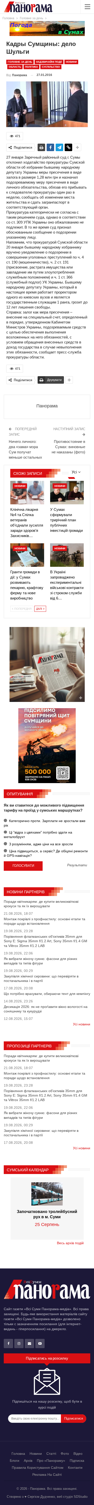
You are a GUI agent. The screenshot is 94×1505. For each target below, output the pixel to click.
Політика (31, 66)
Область (15, 66)
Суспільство (51, 66)
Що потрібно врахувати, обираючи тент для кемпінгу (47, 994)
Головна (18, 1454)
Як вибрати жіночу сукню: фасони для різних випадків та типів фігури (40, 961)
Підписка (77, 1461)
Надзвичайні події (49, 61)
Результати (77, 865)
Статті (51, 1454)
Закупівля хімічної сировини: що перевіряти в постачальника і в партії (41, 978)
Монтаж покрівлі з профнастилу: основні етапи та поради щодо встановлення (44, 921)
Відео (77, 1454)
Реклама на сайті (47, 1475)
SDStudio (80, 1497)
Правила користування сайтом (37, 1468)
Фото (65, 1454)
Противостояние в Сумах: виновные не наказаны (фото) (68, 446)
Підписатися (73, 1418)
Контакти (75, 1468)
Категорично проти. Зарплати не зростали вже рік (44, 823)
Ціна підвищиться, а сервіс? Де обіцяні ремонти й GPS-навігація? (46, 853)
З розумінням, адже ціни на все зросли (40, 844)
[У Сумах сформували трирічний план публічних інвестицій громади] (67, 492)
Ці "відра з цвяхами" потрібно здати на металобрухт (38, 834)
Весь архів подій (70, 1243)
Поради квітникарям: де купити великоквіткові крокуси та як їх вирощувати (41, 904)
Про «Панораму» (51, 1461)
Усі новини (81, 1024)
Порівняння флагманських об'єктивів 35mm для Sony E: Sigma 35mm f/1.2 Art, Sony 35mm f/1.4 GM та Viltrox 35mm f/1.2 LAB (45, 940)
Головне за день (20, 61)
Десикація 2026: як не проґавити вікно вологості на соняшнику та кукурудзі (45, 1009)
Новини (71, 61)
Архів (28, 1461)
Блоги (14, 1461)
